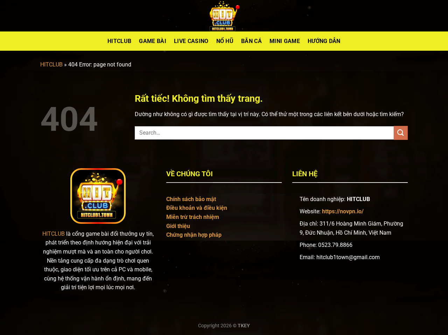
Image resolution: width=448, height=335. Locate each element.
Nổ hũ (225, 41)
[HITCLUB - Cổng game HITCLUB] (224, 15)
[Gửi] (401, 133)
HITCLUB (51, 64)
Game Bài (152, 41)
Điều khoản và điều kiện (196, 208)
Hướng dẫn (324, 41)
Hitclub (119, 41)
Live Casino (191, 41)
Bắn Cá (251, 41)
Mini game (285, 41)
